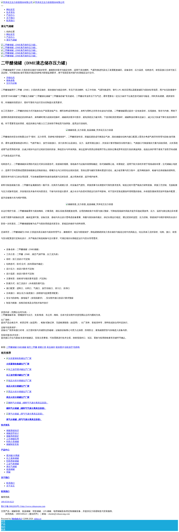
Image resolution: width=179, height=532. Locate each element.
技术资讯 (5, 425)
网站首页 (10, 9)
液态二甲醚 (32, 347)
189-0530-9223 (7, 502)
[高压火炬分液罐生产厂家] (18, 391)
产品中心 (10, 37)
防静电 (76, 347)
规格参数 (10, 80)
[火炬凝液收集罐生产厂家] (18, 358)
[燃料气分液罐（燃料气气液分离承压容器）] (27, 403)
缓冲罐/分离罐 (12, 455)
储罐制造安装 (12, 444)
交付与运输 (11, 83)
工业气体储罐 (12, 464)
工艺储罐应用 (12, 439)
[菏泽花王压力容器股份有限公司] (89, 2)
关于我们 (5, 477)
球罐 (8, 472)
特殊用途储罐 (12, 461)
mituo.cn (37, 519)
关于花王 (10, 486)
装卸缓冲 (60, 347)
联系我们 (10, 483)
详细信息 (10, 77)
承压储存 (51, 347)
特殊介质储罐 (12, 441)
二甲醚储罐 (11, 347)
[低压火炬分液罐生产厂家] (18, 380)
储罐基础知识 (12, 430)
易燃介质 (42, 347)
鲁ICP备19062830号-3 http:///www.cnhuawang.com (23, 506)
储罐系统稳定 (12, 436)
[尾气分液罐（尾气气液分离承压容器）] (25, 414)
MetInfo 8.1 (17, 519)
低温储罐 (10, 469)
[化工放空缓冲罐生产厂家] (18, 369)
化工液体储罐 (12, 458)
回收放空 (68, 347)
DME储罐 (21, 347)
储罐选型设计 (12, 433)
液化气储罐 (11, 40)
